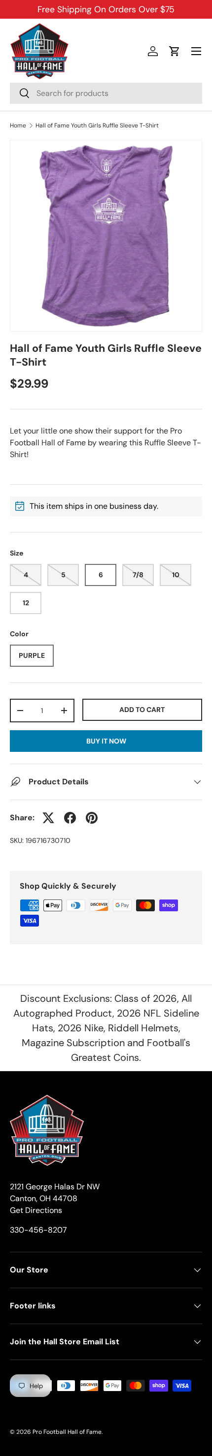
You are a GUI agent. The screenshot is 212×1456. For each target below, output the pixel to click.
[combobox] (106, 93)
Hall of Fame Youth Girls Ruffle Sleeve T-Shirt (97, 125)
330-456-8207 (38, 1230)
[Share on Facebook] (70, 818)
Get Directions (36, 1210)
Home (18, 125)
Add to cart (142, 709)
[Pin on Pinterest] (92, 818)
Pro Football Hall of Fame (67, 1432)
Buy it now (106, 741)
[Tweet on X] (48, 818)
